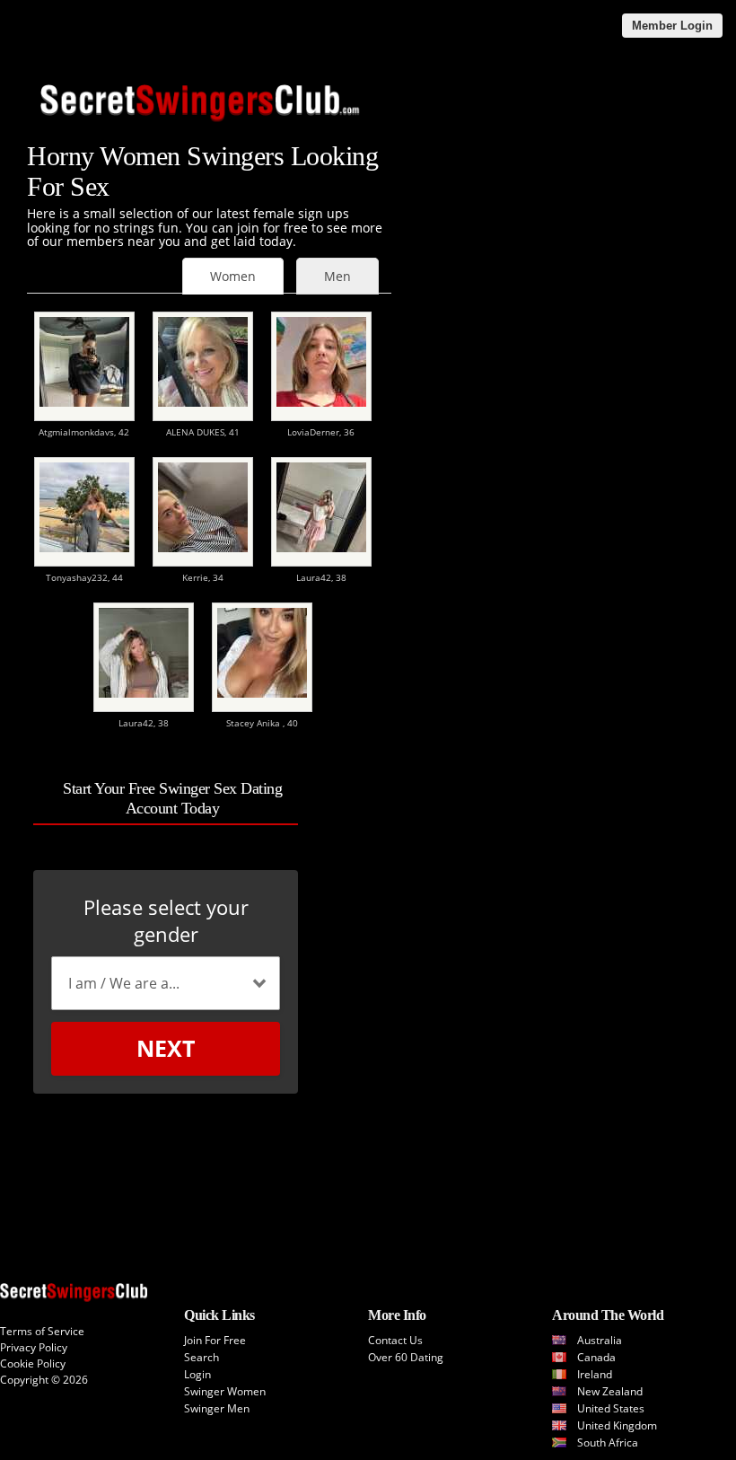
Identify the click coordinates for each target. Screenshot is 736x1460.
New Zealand (610, 1391)
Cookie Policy (33, 1363)
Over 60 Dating (405, 1357)
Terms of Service (42, 1331)
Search (201, 1357)
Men (337, 276)
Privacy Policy (33, 1347)
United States (610, 1408)
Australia (599, 1340)
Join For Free (215, 1340)
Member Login (672, 25)
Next (165, 1048)
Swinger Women (225, 1391)
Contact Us (395, 1340)
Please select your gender (166, 920)
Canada (596, 1357)
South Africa (607, 1442)
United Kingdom (617, 1425)
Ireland (594, 1374)
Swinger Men (217, 1408)
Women (233, 276)
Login (197, 1374)
